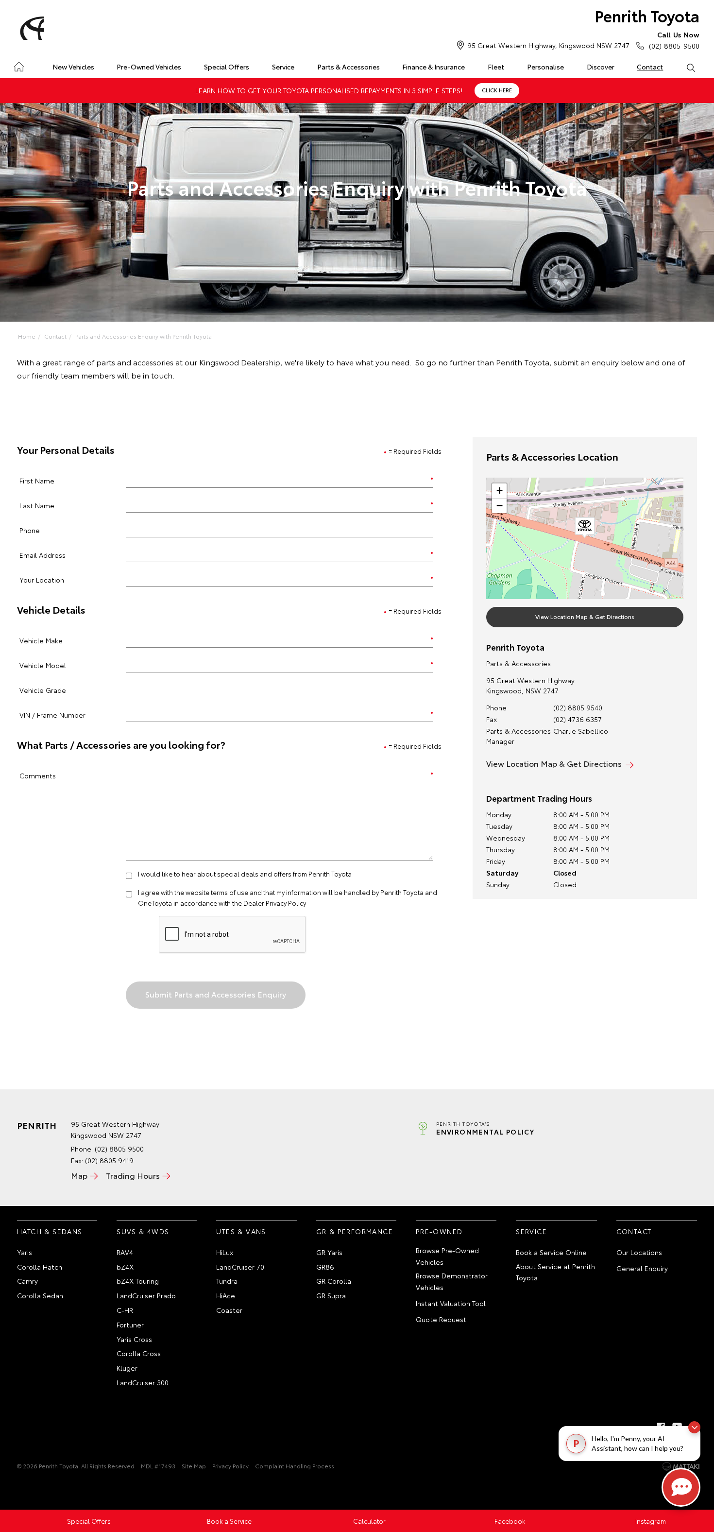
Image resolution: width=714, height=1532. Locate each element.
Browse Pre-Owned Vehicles (447, 1256)
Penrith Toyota (647, 15)
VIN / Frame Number (52, 714)
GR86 (325, 1267)
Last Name (36, 505)
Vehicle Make (41, 640)
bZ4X (125, 1267)
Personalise (545, 66)
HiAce (225, 1295)
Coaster (229, 1310)
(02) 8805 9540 (577, 707)
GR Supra (331, 1295)
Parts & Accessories (348, 66)
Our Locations (639, 1252)
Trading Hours (133, 1175)
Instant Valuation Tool (451, 1303)
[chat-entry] (681, 1487)
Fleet (496, 66)
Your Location (41, 579)
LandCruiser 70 (240, 1267)
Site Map (194, 1466)
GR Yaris (329, 1252)
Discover (600, 66)
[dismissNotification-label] (694, 1427)
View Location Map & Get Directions (584, 616)
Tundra (227, 1281)
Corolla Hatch (39, 1267)
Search (690, 67)
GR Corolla (333, 1281)
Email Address (42, 554)
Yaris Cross (134, 1339)
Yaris (24, 1252)
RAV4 (125, 1252)
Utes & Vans (241, 1231)
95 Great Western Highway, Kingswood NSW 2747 (548, 45)
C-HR (125, 1310)
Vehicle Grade (42, 689)
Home (18, 64)
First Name (36, 480)
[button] (585, 527)
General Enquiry (642, 1268)
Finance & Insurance (433, 66)
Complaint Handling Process (294, 1466)
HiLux (224, 1252)
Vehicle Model (42, 665)
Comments (37, 775)
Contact (650, 66)
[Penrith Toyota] (30, 28)
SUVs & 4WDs (143, 1231)
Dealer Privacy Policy (274, 902)
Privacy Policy (230, 1466)
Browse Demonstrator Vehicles (452, 1281)
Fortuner (130, 1324)
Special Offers (226, 66)
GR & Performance (354, 1231)
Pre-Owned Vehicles (149, 66)
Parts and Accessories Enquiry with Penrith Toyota (143, 336)
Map (79, 1175)
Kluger (127, 1368)
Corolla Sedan (40, 1295)
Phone (29, 529)
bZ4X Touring (138, 1281)
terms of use (229, 892)
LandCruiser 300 (143, 1382)
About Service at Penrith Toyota (555, 1272)
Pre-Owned (439, 1231)
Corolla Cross (139, 1353)
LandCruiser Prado (146, 1295)
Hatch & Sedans (50, 1231)
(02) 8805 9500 (674, 40)
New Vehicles (73, 66)
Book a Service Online (551, 1252)
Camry (27, 1281)
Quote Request (441, 1319)
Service (283, 66)
